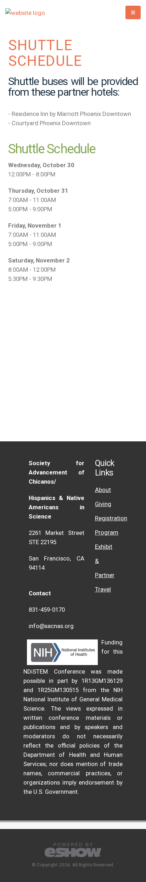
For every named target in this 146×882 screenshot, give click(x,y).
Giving (103, 504)
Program (106, 532)
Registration (111, 518)
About (103, 489)
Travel (103, 589)
